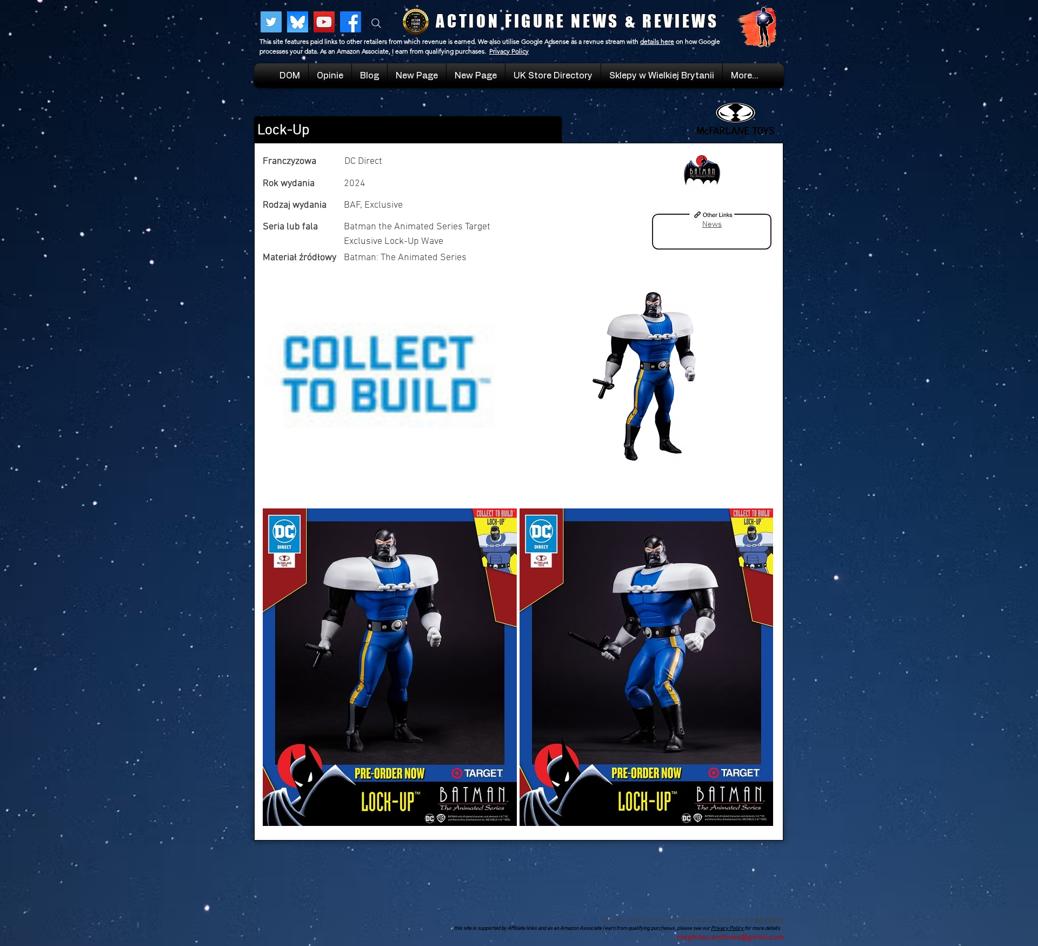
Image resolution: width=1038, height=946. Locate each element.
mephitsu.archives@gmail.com (730, 937)
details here (657, 41)
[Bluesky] (297, 21)
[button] (662, 75)
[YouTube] (324, 21)
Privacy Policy (509, 51)
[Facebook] (350, 21)
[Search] (376, 23)
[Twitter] (271, 21)
